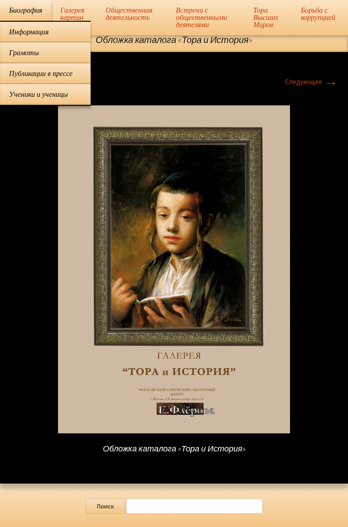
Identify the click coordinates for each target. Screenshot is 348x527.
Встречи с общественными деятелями (201, 17)
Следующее (311, 81)
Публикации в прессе (40, 73)
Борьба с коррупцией (318, 13)
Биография (25, 10)
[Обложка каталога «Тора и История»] (174, 268)
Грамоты (24, 53)
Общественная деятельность (129, 13)
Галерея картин (72, 13)
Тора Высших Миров (265, 17)
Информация (28, 32)
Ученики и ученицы (38, 94)
